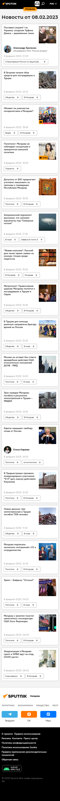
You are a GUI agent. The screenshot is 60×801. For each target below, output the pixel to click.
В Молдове (29, 97)
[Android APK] (11, 769)
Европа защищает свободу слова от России (18, 430)
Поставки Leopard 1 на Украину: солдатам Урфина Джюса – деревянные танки (19, 30)
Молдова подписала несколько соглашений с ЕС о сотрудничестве (20, 547)
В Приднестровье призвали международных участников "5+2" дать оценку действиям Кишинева (20, 477)
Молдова (29, 275)
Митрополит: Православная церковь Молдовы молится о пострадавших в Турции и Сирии (19, 290)
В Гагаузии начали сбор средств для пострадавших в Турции (19, 75)
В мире (8, 239)
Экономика (25, 705)
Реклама (6, 738)
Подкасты (9, 168)
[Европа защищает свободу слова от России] (47, 435)
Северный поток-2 (29, 239)
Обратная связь (10, 759)
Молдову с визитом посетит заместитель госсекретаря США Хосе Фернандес (19, 618)
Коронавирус (11, 676)
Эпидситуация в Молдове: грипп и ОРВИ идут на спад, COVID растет (19, 654)
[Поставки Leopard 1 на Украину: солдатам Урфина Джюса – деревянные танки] (47, 34)
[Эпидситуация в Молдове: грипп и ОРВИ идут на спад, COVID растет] (47, 658)
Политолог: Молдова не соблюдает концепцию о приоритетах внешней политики (17, 148)
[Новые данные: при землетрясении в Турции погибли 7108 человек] (47, 516)
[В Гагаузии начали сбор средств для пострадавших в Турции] (47, 80)
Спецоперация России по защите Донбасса (25, 61)
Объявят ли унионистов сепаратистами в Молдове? (18, 110)
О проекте (7, 733)
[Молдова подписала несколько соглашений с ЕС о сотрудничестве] (47, 551)
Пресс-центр (31, 738)
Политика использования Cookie (19, 747)
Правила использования (27, 733)
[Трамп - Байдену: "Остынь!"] (47, 587)
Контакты (17, 738)
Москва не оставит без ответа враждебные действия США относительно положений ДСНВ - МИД (20, 361)
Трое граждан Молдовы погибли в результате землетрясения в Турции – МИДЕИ (18, 397)
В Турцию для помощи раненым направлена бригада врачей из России (20, 324)
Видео (8, 133)
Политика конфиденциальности (19, 742)
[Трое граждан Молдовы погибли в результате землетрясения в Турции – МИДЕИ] (47, 400)
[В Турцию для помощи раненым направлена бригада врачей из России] (47, 328)
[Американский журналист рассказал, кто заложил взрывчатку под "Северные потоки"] (47, 222)
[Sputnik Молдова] (10, 5)
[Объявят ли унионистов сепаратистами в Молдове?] (47, 115)
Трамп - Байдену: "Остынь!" (19, 580)
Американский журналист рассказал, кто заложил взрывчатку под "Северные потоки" (18, 219)
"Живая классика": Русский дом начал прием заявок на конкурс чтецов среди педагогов (19, 254)
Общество (9, 97)
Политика (9, 204)
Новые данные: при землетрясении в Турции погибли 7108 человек (17, 512)
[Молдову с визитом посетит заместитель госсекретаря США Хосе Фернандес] (47, 623)
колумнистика (30, 462)
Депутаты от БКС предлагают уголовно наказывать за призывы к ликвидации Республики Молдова (20, 183)
